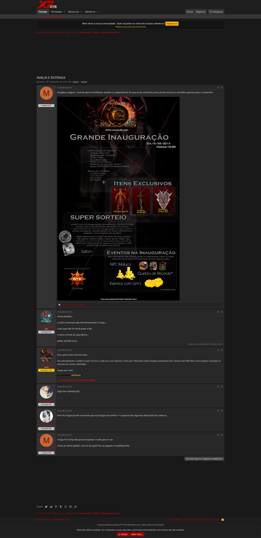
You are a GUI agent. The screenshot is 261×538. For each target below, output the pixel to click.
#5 (222, 411)
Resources (73, 11)
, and (73, 305)
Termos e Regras (174, 519)
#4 (222, 386)
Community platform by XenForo (118, 525)
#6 (222, 435)
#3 (222, 350)
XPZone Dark (45, 519)
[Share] (218, 87)
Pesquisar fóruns (57, 16)
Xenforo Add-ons (153, 525)
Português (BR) (62, 519)
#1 (222, 87)
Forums (43, 11)
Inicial (217, 519)
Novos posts (42, 16)
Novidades (56, 11)
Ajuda (209, 519)
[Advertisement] (130, 53)
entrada (84, 82)
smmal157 (46, 401)
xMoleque (46, 364)
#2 (222, 312)
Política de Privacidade (194, 519)
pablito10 (46, 425)
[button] (64, 11)
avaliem (76, 82)
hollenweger (46, 326)
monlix (42, 82)
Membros (90, 11)
